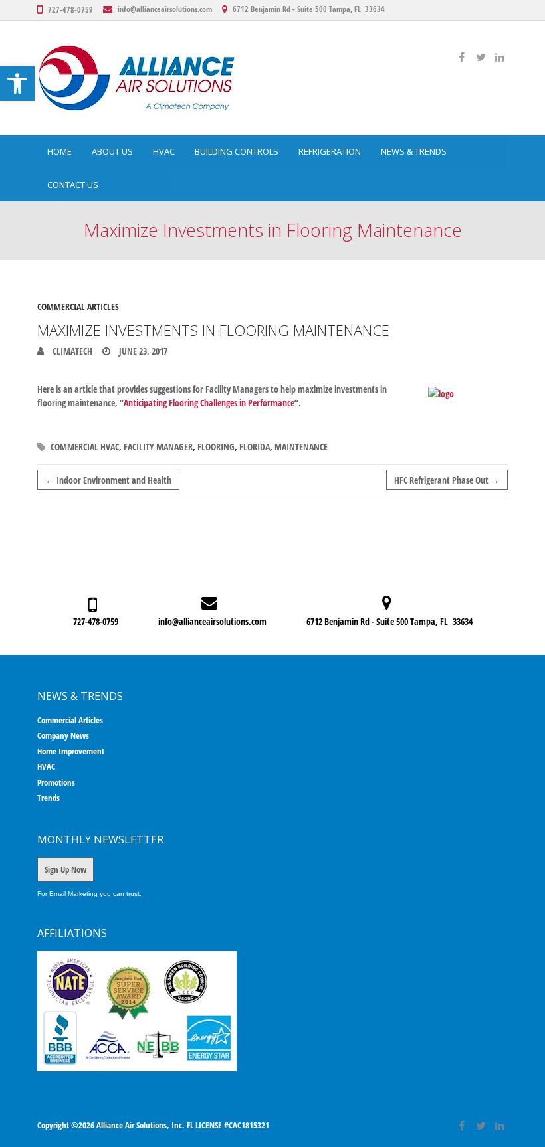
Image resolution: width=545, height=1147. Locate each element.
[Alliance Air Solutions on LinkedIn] (500, 57)
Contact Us (72, 185)
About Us (112, 151)
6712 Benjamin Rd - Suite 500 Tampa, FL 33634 (309, 9)
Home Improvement (70, 751)
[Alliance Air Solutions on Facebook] (461, 57)
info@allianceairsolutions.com (165, 9)
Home (59, 151)
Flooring (216, 446)
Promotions (56, 782)
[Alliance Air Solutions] (137, 78)
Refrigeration (329, 151)
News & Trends (414, 151)
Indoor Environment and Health (108, 480)
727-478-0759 (70, 9)
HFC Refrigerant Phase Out (447, 480)
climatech (71, 351)
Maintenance (301, 446)
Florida (254, 446)
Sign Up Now (65, 869)
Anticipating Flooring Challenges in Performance (209, 403)
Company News (63, 735)
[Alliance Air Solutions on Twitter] (481, 57)
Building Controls (236, 151)
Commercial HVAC (85, 446)
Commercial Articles (78, 306)
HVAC (164, 151)
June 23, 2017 (142, 351)
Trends (48, 798)
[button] (17, 83)
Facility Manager (158, 446)
